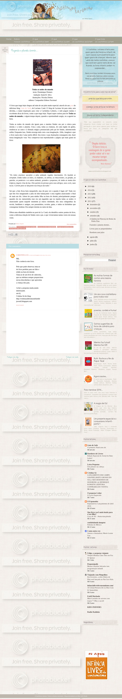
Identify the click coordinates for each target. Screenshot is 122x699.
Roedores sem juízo (97, 232)
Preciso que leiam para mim (17, 228)
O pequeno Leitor (94, 493)
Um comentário (71, 224)
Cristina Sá (91, 473)
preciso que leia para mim (100, 98)
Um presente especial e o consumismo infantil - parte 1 (105, 421)
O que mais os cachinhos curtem (104, 40)
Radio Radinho (93, 612)
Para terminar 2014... (93, 389)
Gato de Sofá (26, 108)
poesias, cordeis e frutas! (105, 310)
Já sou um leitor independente (46, 227)
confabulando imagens (96, 523)
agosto (92, 237)
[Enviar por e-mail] (9, 234)
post (71, 105)
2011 (90, 201)
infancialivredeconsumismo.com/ (100, 586)
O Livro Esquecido (94, 495)
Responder (20, 305)
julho (92, 241)
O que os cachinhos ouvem (61, 40)
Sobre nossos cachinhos (22, 40)
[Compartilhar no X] (14, 234)
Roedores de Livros (95, 454)
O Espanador (92, 501)
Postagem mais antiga (12, 357)
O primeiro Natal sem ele (96, 447)
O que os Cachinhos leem (65, 227)
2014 (90, 190)
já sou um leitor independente (100, 115)
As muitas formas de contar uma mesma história (103, 278)
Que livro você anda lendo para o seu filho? (100, 513)
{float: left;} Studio (82, 696)
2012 (90, 198)
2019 (90, 186)
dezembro (94, 204)
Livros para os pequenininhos (101, 229)
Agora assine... (100, 376)
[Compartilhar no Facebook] (16, 234)
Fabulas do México (94, 525)
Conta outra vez (93, 531)
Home (8, 39)
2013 (90, 194)
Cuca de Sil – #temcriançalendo (99, 516)
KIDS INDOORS (94, 607)
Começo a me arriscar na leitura (26, 227)
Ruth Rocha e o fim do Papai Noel (104, 359)
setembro (93, 216)
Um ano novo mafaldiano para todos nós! (105, 295)
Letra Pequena (93, 464)
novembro (94, 208)
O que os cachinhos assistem (82, 40)
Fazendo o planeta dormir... (100, 225)
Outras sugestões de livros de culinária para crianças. (104, 326)
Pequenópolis (92, 564)
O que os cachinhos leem (41, 40)
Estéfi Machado (93, 596)
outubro (93, 212)
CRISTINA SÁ (22, 255)
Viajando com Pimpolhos (97, 575)
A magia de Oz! (100, 403)
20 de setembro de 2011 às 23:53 (40, 255)
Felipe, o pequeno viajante (97, 553)
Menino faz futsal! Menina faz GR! (102, 343)
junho (92, 244)
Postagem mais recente (72, 357)
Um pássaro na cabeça (95, 467)
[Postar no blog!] (12, 234)
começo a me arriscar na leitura (100, 106)
